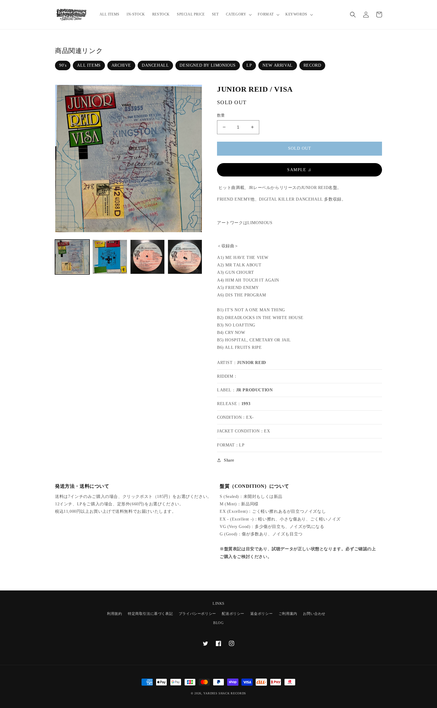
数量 (221, 115)
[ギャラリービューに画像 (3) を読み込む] (147, 257)
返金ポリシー (261, 614)
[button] (238, 15)
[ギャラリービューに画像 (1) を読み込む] (72, 257)
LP (249, 65)
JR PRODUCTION (254, 390)
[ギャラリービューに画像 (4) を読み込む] (185, 257)
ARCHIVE (121, 65)
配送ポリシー (233, 614)
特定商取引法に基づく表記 (150, 614)
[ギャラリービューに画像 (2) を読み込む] (109, 257)
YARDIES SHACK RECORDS (224, 693)
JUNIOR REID (251, 362)
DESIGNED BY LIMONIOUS (208, 65)
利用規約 (114, 614)
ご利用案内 (288, 614)
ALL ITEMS (88, 65)
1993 (245, 403)
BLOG (218, 623)
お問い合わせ (314, 614)
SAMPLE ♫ (299, 170)
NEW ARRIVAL (277, 65)
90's (62, 65)
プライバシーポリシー (197, 614)
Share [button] (229, 460)
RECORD (312, 65)
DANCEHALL (155, 65)
